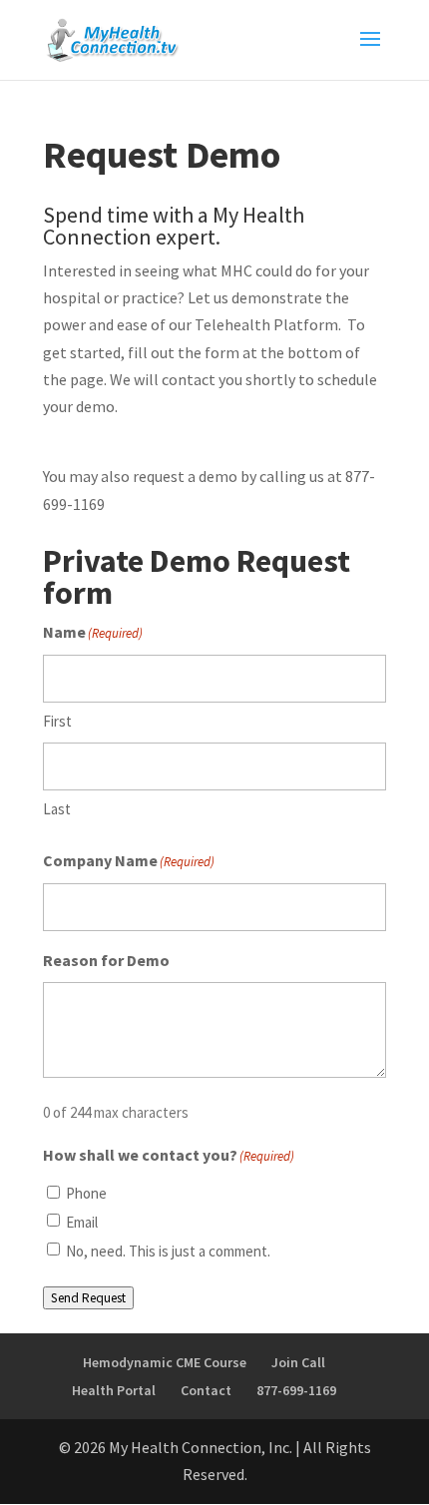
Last (57, 808)
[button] (370, 52)
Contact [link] (206, 1390)
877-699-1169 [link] (296, 1390)
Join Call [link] (298, 1362)
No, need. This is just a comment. (168, 1251)
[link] (113, 38)
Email (82, 1222)
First (57, 721)
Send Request (88, 1297)
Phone (86, 1193)
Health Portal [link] (114, 1390)
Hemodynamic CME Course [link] (164, 1362)
